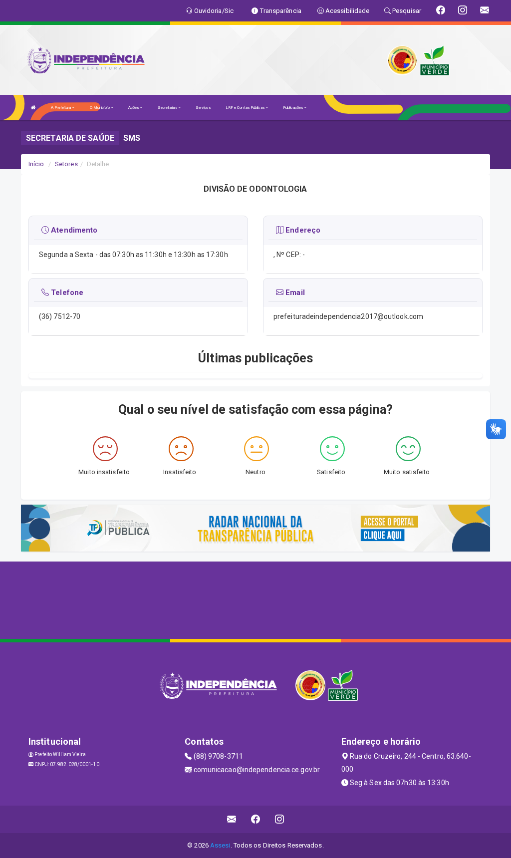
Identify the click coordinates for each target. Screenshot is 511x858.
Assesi (220, 845)
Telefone (66, 292)
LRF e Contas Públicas (245, 107)
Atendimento (73, 230)
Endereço (301, 230)
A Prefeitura (61, 107)
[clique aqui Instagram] (279, 819)
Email (294, 292)
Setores (66, 164)
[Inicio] (33, 107)
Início (36, 164)
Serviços (203, 107)
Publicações (293, 107)
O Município (100, 107)
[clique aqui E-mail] (232, 819)
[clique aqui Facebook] (255, 819)
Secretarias (168, 107)
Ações (134, 107)
